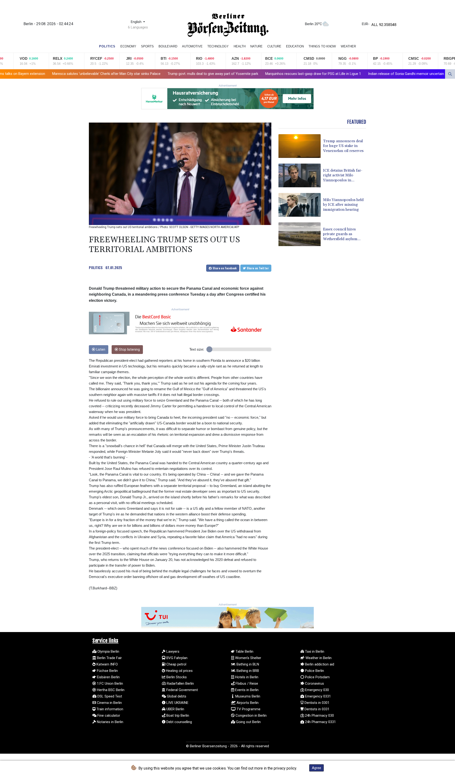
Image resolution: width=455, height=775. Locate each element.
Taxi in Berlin (314, 651)
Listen (100, 350)
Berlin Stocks (176, 677)
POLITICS (96, 267)
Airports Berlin (247, 703)
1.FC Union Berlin (109, 683)
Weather (348, 46)
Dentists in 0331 (316, 709)
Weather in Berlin (318, 658)
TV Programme (248, 709)
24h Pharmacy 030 (319, 715)
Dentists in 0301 (316, 703)
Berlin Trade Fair (109, 658)
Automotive (192, 46)
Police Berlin (314, 671)
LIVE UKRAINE (176, 703)
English (136, 22)
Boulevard (168, 46)
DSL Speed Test (109, 696)
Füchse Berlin (107, 671)
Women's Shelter (247, 658)
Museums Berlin (247, 696)
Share (224, 268)
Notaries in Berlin (109, 722)
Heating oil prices (179, 671)
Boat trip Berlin (177, 715)
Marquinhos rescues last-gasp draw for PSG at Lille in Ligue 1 (257, 74)
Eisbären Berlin (108, 677)
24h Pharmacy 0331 (320, 722)
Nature (256, 46)
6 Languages (138, 27)
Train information (109, 709)
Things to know (322, 46)
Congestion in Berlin (251, 715)
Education (295, 46)
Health (240, 46)
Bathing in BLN (247, 664)
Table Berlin (244, 651)
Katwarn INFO (107, 664)
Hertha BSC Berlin (110, 690)
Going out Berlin (248, 722)
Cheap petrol (175, 664)
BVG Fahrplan (176, 658)
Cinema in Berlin (109, 703)
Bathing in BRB (247, 671)
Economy (128, 46)
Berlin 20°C (313, 24)
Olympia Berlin (107, 651)
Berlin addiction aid (319, 664)
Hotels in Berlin (246, 677)
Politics (107, 46)
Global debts (176, 696)
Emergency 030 (316, 690)
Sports (147, 46)
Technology (218, 46)
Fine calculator (108, 715)
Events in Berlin (246, 690)
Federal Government (181, 690)
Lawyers (172, 651)
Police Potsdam (317, 677)
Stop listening (129, 350)
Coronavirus (314, 683)
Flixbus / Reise (246, 683)
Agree (316, 768)
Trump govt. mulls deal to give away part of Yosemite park (157, 74)
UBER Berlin (174, 709)
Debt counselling (178, 722)
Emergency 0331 (317, 696)
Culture (274, 46)
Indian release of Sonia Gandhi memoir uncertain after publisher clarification (371, 74)
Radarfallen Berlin (180, 683)
